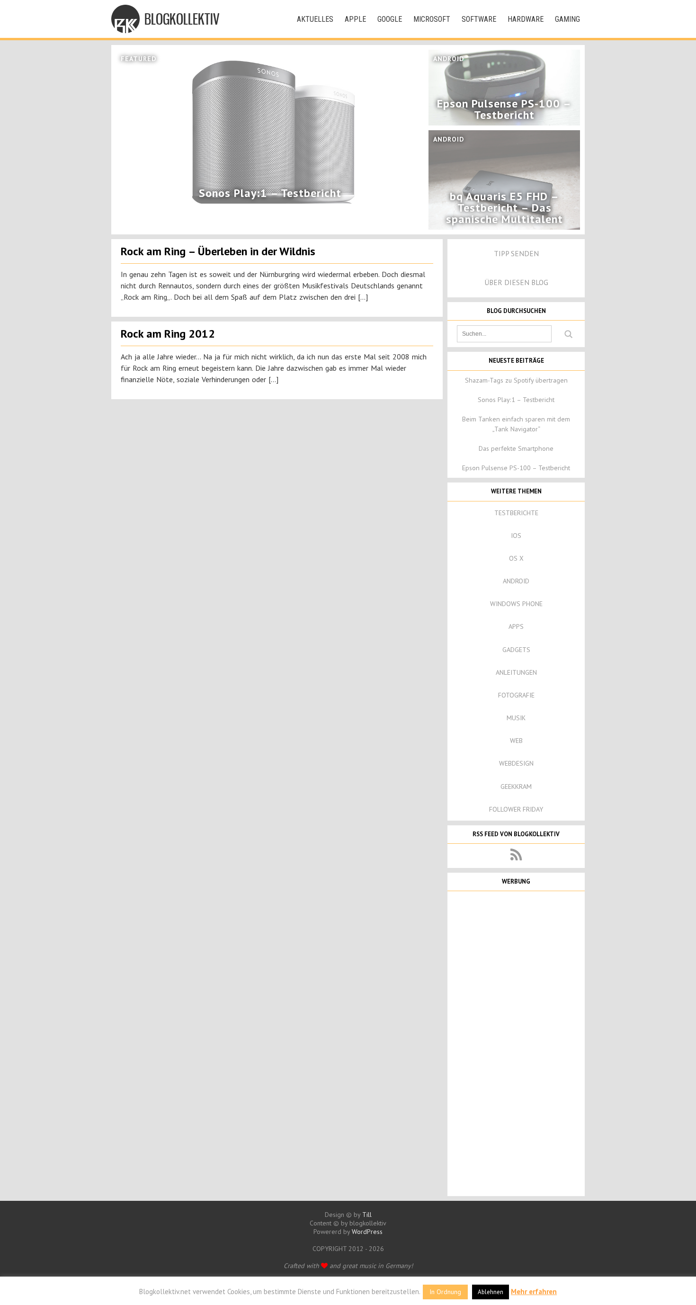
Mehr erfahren (534, 1291)
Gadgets (516, 649)
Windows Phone (516, 603)
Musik (516, 718)
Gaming (567, 19)
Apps (516, 626)
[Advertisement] (516, 1043)
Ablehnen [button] (490, 1292)
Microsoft (431, 19)
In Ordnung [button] (445, 1291)
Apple (355, 19)
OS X (516, 558)
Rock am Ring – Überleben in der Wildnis (218, 251)
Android (516, 581)
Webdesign (516, 763)
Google (389, 19)
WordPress (367, 1231)
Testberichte (516, 513)
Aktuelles (315, 19)
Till (367, 1214)
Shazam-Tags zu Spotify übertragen (516, 380)
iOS (516, 535)
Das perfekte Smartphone (516, 448)
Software (479, 19)
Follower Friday (516, 809)
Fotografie (516, 695)
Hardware (526, 19)
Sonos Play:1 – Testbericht (516, 399)
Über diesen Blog (516, 282)
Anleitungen (516, 672)
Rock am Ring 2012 (168, 333)
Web (516, 740)
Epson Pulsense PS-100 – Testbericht (516, 468)
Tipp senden (516, 253)
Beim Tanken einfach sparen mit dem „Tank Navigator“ (516, 424)
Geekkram (516, 786)
